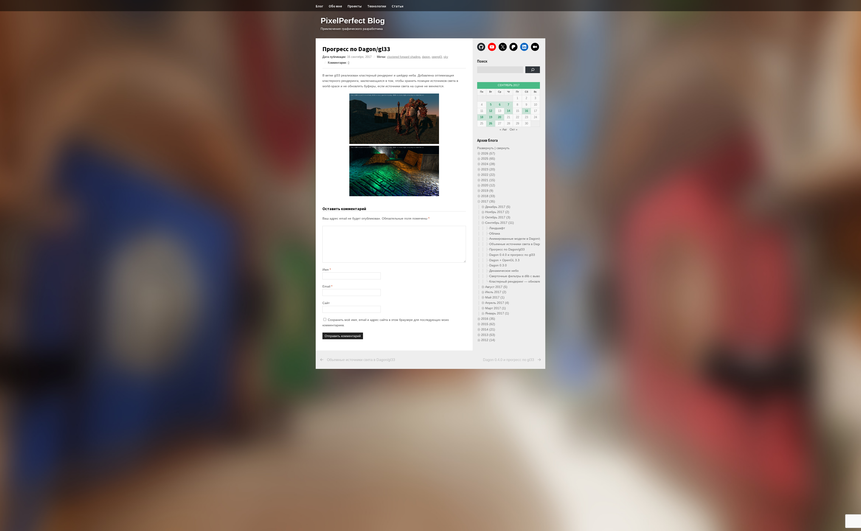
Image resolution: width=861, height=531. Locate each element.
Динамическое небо (504, 270)
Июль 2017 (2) (495, 292)
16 (526, 111)
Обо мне (335, 6)
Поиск (482, 61)
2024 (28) (488, 164)
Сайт (326, 303)
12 (490, 111)
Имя (326, 269)
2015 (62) (488, 324)
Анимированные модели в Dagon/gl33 (517, 238)
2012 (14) (488, 340)
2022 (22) (488, 174)
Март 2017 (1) (495, 308)
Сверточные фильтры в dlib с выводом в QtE (521, 276)
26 (490, 123)
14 (508, 111)
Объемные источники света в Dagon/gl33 (519, 244)
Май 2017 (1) (494, 297)
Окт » (513, 129)
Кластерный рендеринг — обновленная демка (523, 281)
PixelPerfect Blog (353, 20)
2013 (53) (488, 335)
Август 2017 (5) (496, 287)
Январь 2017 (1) (497, 313)
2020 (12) (488, 185)
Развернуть (485, 148)
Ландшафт (497, 228)
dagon (426, 57)
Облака (494, 233)
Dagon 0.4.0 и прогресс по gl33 (512, 255)
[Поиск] (532, 69)
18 (481, 117)
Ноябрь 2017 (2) (497, 212)
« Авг (503, 129)
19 (490, 117)
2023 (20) (488, 169)
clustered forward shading (403, 57)
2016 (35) (488, 318)
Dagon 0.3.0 (498, 265)
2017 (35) (488, 201)
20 (499, 117)
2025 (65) (488, 158)
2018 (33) (488, 196)
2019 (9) (487, 190)
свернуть (502, 148)
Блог (319, 6)
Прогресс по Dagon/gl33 (507, 249)
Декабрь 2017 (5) (497, 207)
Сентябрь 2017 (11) (499, 222)
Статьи (397, 6)
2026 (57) (488, 153)
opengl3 (437, 57)
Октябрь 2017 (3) (497, 217)
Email (327, 286)
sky (446, 57)
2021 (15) (488, 180)
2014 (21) (488, 329)
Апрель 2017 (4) (497, 303)
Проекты (355, 6)
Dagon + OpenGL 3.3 (504, 260)
